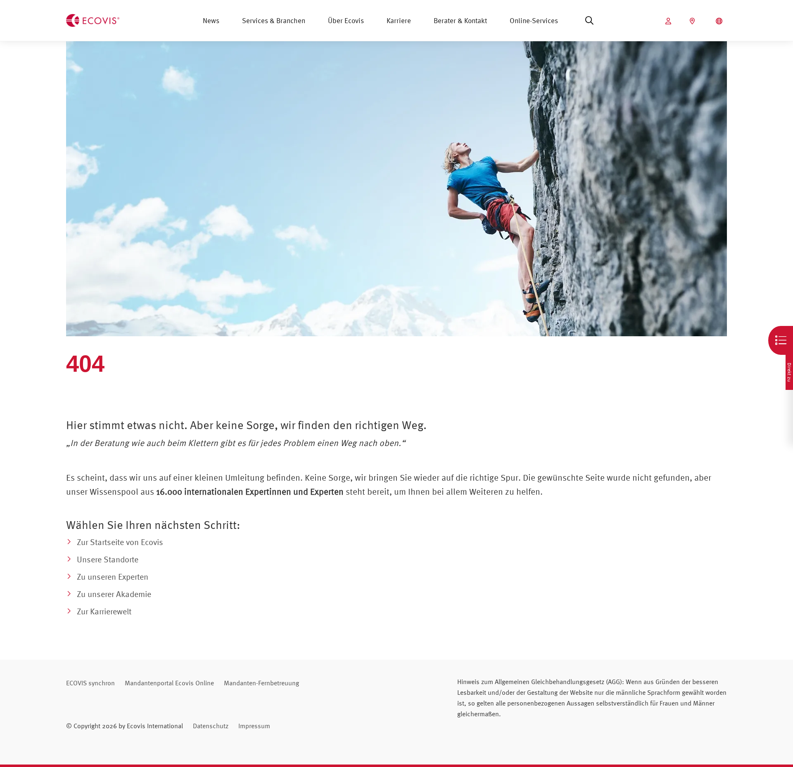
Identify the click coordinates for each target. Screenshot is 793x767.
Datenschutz (210, 725)
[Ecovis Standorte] (693, 21)
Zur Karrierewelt (104, 611)
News (211, 20)
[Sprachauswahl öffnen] (720, 21)
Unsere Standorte (107, 559)
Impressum (254, 725)
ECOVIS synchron (90, 683)
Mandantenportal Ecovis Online (169, 683)
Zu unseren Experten (112, 576)
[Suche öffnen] (589, 20)
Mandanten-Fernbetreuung (261, 683)
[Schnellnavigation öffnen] (780, 340)
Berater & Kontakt (460, 20)
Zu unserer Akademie (114, 594)
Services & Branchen (273, 20)
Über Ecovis (346, 20)
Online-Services (534, 20)
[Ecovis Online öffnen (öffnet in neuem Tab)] (669, 21)
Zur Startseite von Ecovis (120, 542)
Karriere (399, 20)
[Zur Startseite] (92, 19)
